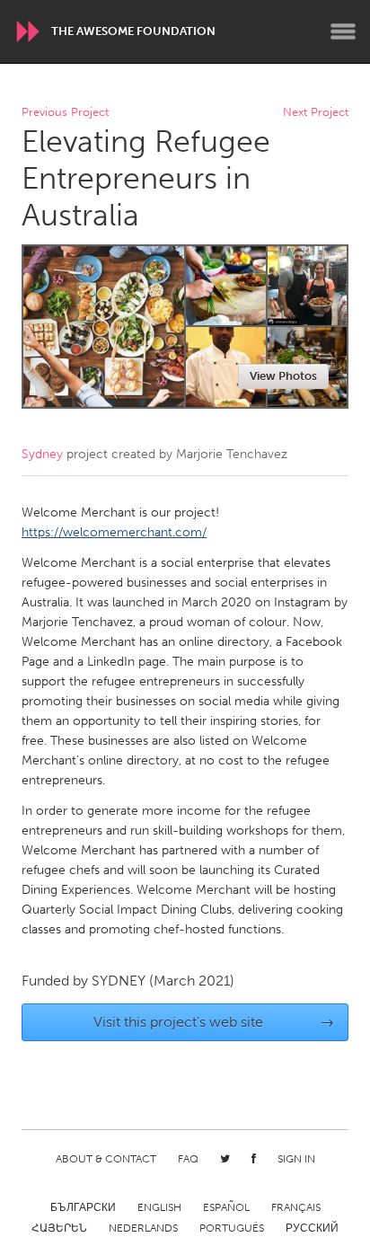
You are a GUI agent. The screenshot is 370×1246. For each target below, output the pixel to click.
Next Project (315, 113)
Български (83, 1207)
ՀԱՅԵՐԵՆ (59, 1228)
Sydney (42, 454)
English (159, 1207)
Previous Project (65, 113)
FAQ (188, 1159)
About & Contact (106, 1159)
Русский (312, 1228)
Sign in (296, 1159)
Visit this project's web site (214, 1021)
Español (226, 1207)
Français (296, 1207)
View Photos (283, 376)
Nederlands (143, 1228)
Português (231, 1228)
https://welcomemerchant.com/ (114, 532)
